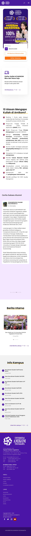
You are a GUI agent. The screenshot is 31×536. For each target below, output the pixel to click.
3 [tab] (14, 293)
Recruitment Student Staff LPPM (13, 393)
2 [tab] (12, 293)
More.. (4, 503)
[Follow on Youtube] (14, 519)
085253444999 (13, 49)
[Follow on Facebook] (4, 519)
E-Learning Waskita (8, 485)
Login (4, 481)
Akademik (5, 492)
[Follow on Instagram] (11, 519)
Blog (4, 501)
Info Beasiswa (9, 90)
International (7, 500)
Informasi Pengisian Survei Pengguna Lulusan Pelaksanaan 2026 (15, 416)
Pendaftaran (6, 477)
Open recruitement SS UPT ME (13, 403)
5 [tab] (17, 293)
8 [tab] (21, 293)
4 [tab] (15, 293)
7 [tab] (19, 293)
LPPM (4, 496)
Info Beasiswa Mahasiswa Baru (15, 53)
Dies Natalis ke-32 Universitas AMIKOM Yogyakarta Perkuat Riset (15, 333)
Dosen (5, 483)
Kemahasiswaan (7, 494)
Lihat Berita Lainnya (15, 345)
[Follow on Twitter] (8, 519)
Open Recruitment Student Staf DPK (14, 376)
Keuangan (6, 498)
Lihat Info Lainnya (15, 425)
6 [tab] (18, 293)
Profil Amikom (7, 479)
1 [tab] (11, 293)
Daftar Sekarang (15, 58)
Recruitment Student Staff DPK (13, 388)
